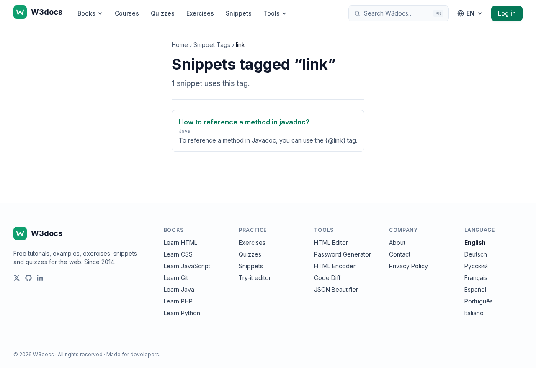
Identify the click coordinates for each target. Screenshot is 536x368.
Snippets (239, 13)
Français (475, 277)
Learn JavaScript (187, 266)
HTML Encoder (335, 266)
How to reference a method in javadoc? (244, 122)
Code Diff (327, 277)
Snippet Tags (211, 44)
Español (475, 289)
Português (478, 301)
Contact (399, 254)
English (475, 242)
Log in (507, 13)
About (397, 242)
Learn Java (179, 289)
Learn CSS (178, 254)
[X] (16, 278)
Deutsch (475, 254)
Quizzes (163, 13)
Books (86, 13)
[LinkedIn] (40, 278)
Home (180, 44)
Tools (271, 13)
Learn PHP (178, 301)
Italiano (474, 312)
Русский (476, 266)
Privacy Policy (408, 266)
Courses (127, 13)
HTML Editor (331, 242)
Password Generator (342, 254)
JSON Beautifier (336, 289)
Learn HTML (180, 242)
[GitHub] (28, 278)
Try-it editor (255, 277)
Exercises (200, 13)
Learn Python (182, 312)
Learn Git (176, 277)
